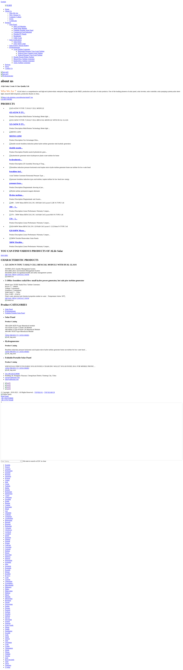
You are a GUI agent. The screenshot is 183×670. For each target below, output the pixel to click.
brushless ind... (15, 171)
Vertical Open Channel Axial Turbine (30, 53)
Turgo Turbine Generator (22, 63)
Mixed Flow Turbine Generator (24, 59)
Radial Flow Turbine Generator (24, 61)
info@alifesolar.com (12, 379)
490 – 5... (13, 207)
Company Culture (15, 17)
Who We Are (13, 13)
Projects (7, 65)
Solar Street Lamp (20, 44)
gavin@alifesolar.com (12, 377)
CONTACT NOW (22, 274)
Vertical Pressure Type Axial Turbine (30, 55)
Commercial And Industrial (23, 32)
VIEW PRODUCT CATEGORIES (17, 335)
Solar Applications (15, 40)
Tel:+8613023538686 (12, 374)
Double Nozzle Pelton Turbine (24, 57)
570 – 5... (13, 219)
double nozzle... (16, 148)
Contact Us (9, 68)
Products (8, 23)
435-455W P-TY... (17, 112)
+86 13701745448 (7, 400)
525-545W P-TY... (17, 124)
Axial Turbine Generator (22, 49)
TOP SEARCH (49, 392)
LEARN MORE (6, 99)
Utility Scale (18, 38)
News (7, 66)
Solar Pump (17, 42)
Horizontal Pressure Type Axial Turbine (31, 51)
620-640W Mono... (17, 230)
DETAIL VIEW (10, 274)
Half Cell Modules (20, 26)
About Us (8, 11)
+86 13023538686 (7, 398)
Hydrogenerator (14, 47)
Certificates (13, 21)
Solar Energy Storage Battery (19, 45)
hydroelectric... (15, 160)
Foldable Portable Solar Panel (23, 30)
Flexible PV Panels (20, 34)
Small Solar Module (20, 28)
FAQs (11, 19)
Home (7, 9)
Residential (17, 36)
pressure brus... (16, 183)
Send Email (5, 396)
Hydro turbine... (16, 195)
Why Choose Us (14, 15)
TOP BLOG (39, 392)
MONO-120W (15, 136)
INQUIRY (4, 255)
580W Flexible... (16, 242)
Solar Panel (13, 24)
